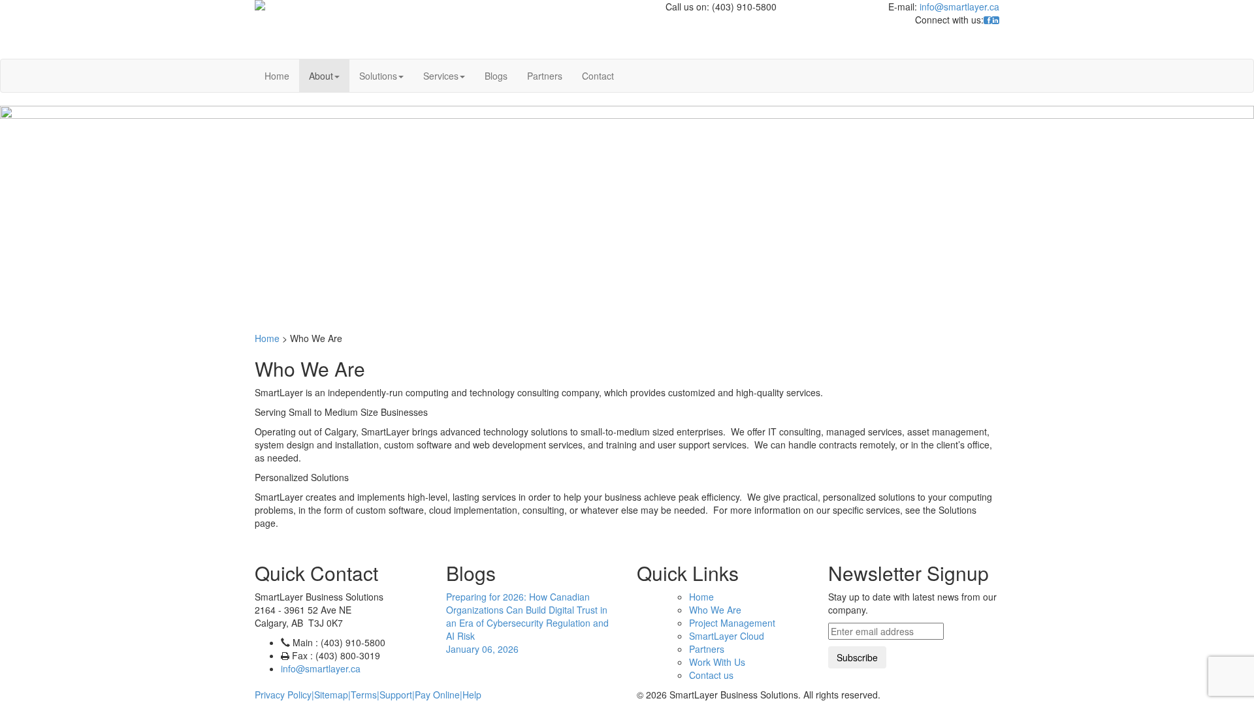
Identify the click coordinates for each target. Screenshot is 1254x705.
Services (440, 75)
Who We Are (715, 609)
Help (471, 694)
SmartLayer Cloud (726, 635)
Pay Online (437, 694)
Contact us (711, 675)
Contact (598, 75)
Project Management (732, 622)
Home (277, 75)
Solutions (378, 75)
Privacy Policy (283, 694)
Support (395, 694)
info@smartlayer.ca (959, 6)
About (321, 75)
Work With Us (717, 661)
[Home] (404, 5)
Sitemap (331, 694)
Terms (364, 694)
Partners (544, 75)
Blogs (496, 75)
